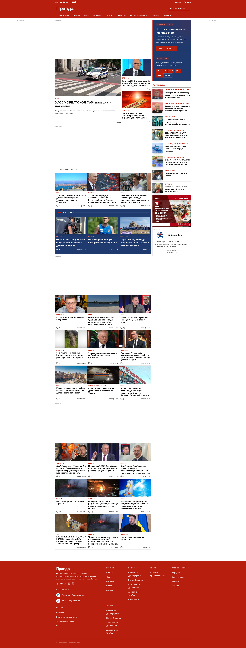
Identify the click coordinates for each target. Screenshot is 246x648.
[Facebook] (57, 583)
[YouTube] (61, 583)
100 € (159, 75)
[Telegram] (69, 583)
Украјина (176, 573)
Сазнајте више (165, 49)
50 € (178, 71)
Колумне (97, 15)
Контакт (187, 2)
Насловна (64, 15)
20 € (171, 71)
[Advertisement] (27, 60)
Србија (76, 15)
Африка (175, 581)
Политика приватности (66, 617)
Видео (156, 15)
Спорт (110, 15)
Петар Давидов (135, 580)
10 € (164, 71)
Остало (175, 586)
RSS (58, 626)
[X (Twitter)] (65, 584)
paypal (168, 75)
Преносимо (133, 599)
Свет (86, 15)
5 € (158, 71)
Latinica (178, 2)
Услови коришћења (65, 621)
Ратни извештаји (138, 15)
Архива (167, 15)
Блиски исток (178, 577)
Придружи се (181, 8)
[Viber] (73, 583)
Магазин (122, 15)
